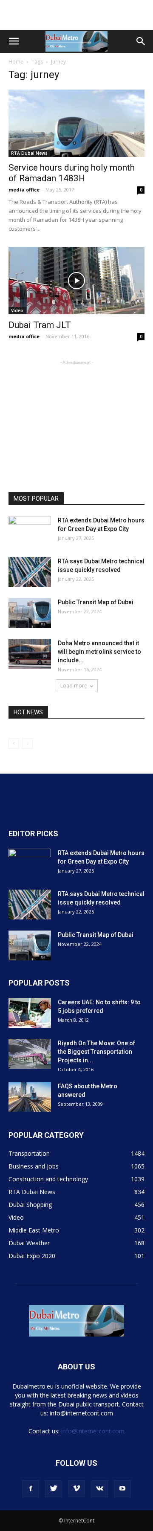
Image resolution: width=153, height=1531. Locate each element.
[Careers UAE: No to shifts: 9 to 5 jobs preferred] (29, 1013)
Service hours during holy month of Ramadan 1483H (71, 172)
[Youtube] (122, 1488)
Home (15, 61)
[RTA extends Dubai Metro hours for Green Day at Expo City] (29, 531)
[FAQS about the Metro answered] (29, 1097)
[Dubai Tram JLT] (76, 280)
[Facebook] (30, 1488)
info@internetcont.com (93, 1431)
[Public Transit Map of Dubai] (29, 613)
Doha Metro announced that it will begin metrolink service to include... (99, 652)
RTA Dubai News (29, 153)
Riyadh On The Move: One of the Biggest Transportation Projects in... (96, 1052)
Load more (73, 685)
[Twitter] (53, 1488)
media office (24, 189)
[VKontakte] (99, 1488)
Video (17, 310)
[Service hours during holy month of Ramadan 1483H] (76, 123)
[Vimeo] (76, 1488)
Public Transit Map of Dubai (95, 602)
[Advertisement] (76, 15)
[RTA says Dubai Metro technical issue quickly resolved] (29, 572)
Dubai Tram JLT (39, 325)
